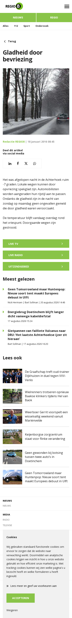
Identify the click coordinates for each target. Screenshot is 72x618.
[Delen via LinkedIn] (10, 163)
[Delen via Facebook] (18, 163)
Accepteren (20, 598)
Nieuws (18, 17)
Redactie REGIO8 (14, 141)
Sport (26, 25)
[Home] (18, 6)
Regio (54, 17)
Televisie (7, 525)
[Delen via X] (26, 163)
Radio (6, 519)
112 (16, 25)
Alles (5, 25)
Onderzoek (42, 25)
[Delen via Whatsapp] (34, 163)
